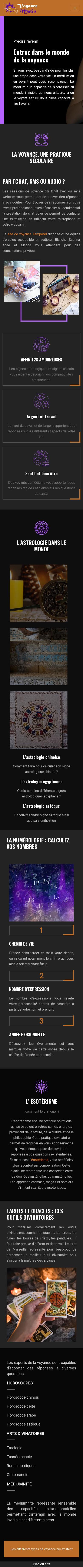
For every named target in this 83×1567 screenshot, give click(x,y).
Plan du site (41, 1564)
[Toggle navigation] (75, 8)
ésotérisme (39, 1160)
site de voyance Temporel (27, 234)
